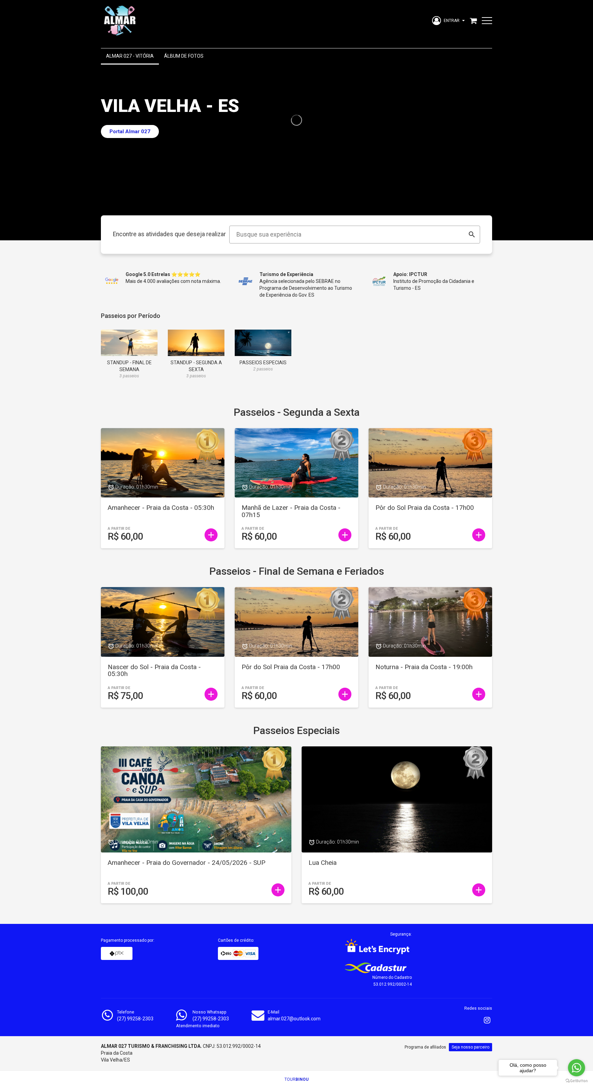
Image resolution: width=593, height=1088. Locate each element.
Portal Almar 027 (129, 131)
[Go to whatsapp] (576, 1067)
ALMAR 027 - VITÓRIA (130, 56)
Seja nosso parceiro (470, 1047)
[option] (296, 120)
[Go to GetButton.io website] (577, 1081)
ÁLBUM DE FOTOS (184, 56)
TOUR (296, 1079)
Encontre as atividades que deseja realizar (169, 234)
